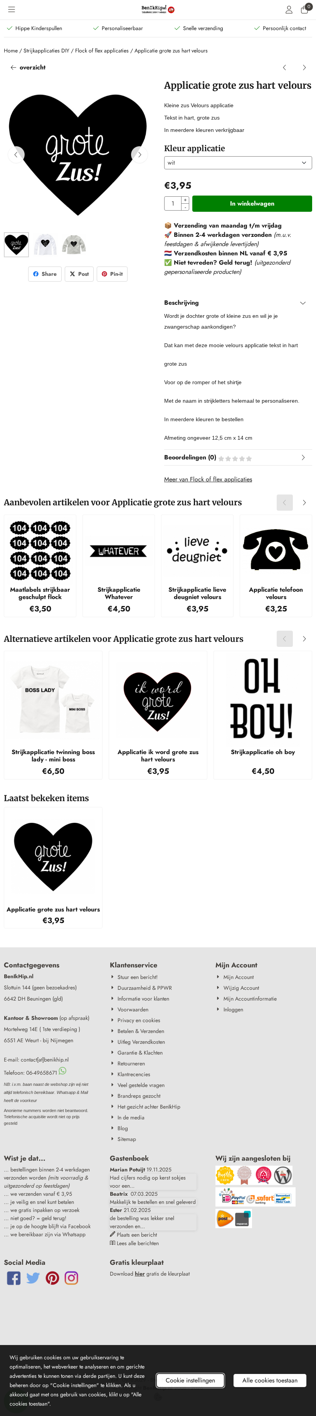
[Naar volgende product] (304, 67)
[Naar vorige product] (285, 67)
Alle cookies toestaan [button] (270, 1380)
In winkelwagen (252, 203)
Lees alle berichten (138, 1243)
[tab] (238, 303)
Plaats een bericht (137, 1235)
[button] (11, 10)
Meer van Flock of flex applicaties (208, 479)
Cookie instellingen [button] (190, 1380)
